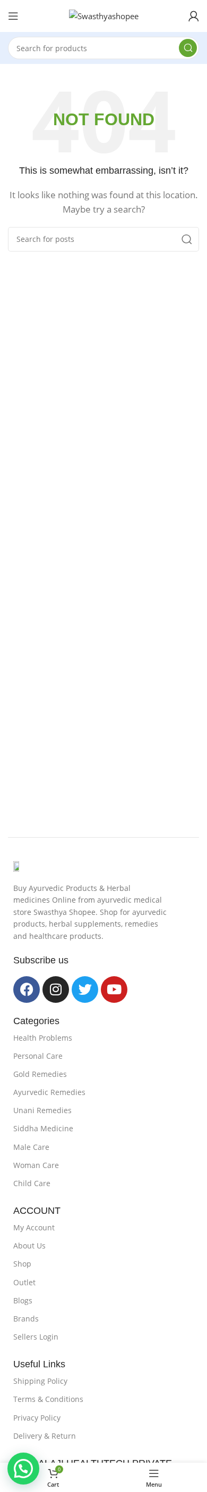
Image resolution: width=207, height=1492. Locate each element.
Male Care (31, 1147)
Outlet (24, 1282)
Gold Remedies (40, 1074)
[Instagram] (55, 989)
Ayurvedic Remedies (49, 1092)
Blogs (22, 1300)
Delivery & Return (44, 1436)
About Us (29, 1245)
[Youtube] (114, 989)
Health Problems (42, 1038)
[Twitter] (85, 989)
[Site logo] (104, 15)
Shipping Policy (40, 1381)
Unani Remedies (42, 1110)
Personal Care (38, 1056)
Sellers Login (35, 1337)
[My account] (193, 16)
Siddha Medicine (43, 1128)
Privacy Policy (37, 1418)
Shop (22, 1264)
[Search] (188, 48)
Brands (26, 1318)
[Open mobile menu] (13, 16)
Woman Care (36, 1165)
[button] (23, 1469)
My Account (34, 1227)
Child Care (31, 1183)
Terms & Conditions (48, 1399)
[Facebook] (26, 989)
